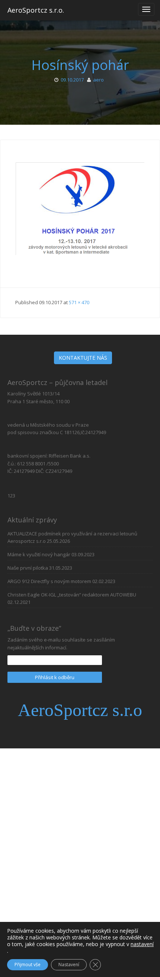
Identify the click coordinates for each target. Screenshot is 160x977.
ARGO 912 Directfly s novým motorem (49, 581)
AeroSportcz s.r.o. (35, 10)
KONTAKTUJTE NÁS (83, 357)
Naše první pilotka (27, 567)
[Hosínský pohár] (80, 214)
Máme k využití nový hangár (38, 554)
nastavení (142, 944)
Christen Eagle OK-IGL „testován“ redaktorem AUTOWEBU (71, 594)
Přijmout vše (28, 964)
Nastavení (68, 964)
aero (98, 79)
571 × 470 (79, 302)
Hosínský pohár (80, 65)
